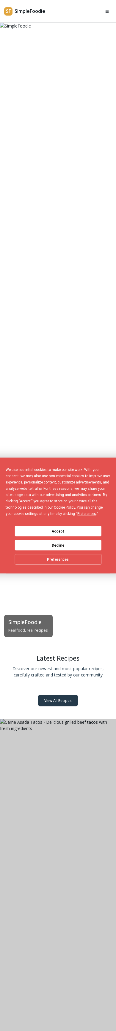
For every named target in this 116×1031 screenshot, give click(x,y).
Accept (58, 531)
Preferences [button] (86, 514)
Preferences (58, 559)
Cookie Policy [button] (64, 507)
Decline (58, 545)
